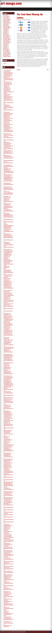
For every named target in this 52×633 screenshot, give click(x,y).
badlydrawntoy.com (7, 465)
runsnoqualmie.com (7, 500)
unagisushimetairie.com (8, 113)
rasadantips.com (7, 86)
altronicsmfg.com (7, 89)
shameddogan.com (7, 454)
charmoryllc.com (7, 297)
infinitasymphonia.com (8, 330)
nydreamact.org (7, 112)
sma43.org (6, 513)
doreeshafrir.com (7, 343)
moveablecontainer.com (8, 145)
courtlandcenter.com (8, 415)
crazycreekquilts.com (8, 320)
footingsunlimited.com (8, 498)
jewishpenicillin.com (8, 249)
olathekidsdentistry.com (8, 215)
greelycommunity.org (8, 333)
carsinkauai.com (7, 582)
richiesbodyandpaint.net (8, 73)
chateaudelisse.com (7, 133)
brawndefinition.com (8, 318)
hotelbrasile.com (7, 142)
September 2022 (6, 56)
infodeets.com (6, 77)
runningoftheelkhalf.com (8, 482)
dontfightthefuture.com (8, 178)
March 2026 (5, 15)
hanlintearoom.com (7, 592)
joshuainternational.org (8, 471)
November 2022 (6, 54)
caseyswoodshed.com (8, 430)
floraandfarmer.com (7, 168)
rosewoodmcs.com (7, 533)
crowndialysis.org (7, 243)
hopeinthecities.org (7, 283)
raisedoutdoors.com (7, 186)
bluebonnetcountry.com (8, 118)
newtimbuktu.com (7, 88)
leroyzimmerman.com (8, 598)
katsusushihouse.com (8, 332)
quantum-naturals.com (8, 571)
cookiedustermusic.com (8, 401)
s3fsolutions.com (7, 170)
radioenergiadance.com (8, 127)
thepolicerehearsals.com (8, 303)
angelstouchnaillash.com (8, 225)
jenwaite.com (6, 595)
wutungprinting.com (8, 382)
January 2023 (5, 51)
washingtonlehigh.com (8, 525)
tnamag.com (6, 443)
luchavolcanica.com (7, 406)
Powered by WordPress (16, 631)
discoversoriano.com (8, 292)
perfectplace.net (7, 262)
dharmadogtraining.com (8, 613)
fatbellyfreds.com (7, 553)
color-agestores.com (8, 276)
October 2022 (5, 55)
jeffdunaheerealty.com (8, 483)
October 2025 (5, 21)
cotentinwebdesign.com (8, 150)
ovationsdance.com (7, 255)
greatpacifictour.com (8, 412)
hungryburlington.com (8, 359)
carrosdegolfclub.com (8, 165)
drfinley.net (6, 600)
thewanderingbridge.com (8, 355)
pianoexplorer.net (7, 543)
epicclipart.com (7, 119)
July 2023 (5, 44)
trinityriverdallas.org (8, 261)
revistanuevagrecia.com (8, 339)
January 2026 (5, 18)
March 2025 (5, 25)
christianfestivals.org (8, 376)
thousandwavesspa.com (8, 414)
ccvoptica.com (6, 524)
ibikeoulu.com (6, 349)
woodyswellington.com (8, 551)
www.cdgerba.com (7, 557)
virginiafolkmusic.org (8, 254)
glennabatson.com (7, 314)
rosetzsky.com (6, 337)
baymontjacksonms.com (8, 385)
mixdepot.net (6, 532)
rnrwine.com (6, 602)
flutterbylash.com (7, 591)
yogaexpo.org (6, 267)
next (48, 69)
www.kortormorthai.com (8, 491)
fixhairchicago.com (7, 431)
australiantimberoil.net (8, 156)
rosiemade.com (7, 213)
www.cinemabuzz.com (8, 531)
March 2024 (5, 34)
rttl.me (5, 615)
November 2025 (6, 20)
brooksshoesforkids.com (8, 444)
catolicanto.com (7, 259)
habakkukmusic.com (8, 467)
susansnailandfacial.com (8, 472)
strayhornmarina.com (8, 315)
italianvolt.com (6, 200)
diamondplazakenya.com (8, 566)
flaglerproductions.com (8, 317)
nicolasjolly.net (7, 329)
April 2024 (5, 33)
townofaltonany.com (7, 386)
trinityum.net (6, 545)
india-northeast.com (7, 176)
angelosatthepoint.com (8, 424)
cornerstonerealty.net (8, 536)
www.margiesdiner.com (8, 502)
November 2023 (6, 39)
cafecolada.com (7, 291)
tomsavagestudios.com (8, 250)
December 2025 (6, 19)
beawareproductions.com (9, 347)
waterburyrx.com (7, 421)
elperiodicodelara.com (8, 72)
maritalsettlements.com (8, 383)
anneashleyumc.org (7, 494)
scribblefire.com (7, 266)
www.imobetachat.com (8, 462)
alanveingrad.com (7, 379)
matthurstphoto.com (8, 577)
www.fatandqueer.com (8, 492)
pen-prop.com (6, 473)
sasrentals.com (7, 230)
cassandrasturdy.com (8, 286)
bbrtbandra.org (6, 117)
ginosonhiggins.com (8, 380)
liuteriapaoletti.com (7, 391)
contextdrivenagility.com (8, 348)
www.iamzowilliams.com (8, 539)
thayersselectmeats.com (8, 445)
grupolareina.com (7, 147)
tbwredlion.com (7, 567)
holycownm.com (7, 407)
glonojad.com (6, 338)
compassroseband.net (8, 439)
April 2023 (5, 48)
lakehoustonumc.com (8, 466)
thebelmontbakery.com (8, 97)
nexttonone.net (6, 468)
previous (18, 69)
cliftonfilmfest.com (7, 183)
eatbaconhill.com (7, 90)
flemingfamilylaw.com (8, 601)
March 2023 (5, 49)
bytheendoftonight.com (8, 282)
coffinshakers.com (7, 350)
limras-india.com (7, 71)
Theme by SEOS (22, 631)
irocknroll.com (6, 191)
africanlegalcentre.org (8, 331)
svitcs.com (6, 437)
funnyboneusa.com (7, 400)
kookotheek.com (7, 129)
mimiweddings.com (7, 618)
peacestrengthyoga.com (8, 484)
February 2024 (6, 36)
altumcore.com (6, 441)
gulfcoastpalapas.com (8, 449)
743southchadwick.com (8, 174)
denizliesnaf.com (7, 432)
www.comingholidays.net (9, 295)
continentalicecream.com (8, 319)
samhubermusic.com (8, 625)
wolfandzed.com (7, 529)
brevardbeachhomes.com (9, 171)
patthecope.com (7, 436)
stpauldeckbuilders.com (8, 497)
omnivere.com (6, 85)
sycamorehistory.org (8, 535)
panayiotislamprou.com (8, 130)
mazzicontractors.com (8, 547)
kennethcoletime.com (8, 357)
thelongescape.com (7, 371)
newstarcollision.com (8, 229)
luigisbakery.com (7, 526)
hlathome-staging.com (8, 236)
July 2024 (5, 30)
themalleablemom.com (8, 356)
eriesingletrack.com (7, 209)
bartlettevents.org (7, 144)
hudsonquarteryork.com (8, 555)
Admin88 (28, 19)
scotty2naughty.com (7, 342)
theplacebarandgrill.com (8, 420)
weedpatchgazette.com (8, 207)
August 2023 (5, 43)
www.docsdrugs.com (8, 501)
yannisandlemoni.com (8, 206)
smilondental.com (7, 227)
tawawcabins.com (7, 196)
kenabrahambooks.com (8, 324)
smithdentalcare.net (7, 621)
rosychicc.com (6, 279)
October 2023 (5, 40)
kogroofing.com (7, 125)
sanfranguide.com (7, 296)
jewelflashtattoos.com (8, 114)
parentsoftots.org (7, 455)
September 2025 (6, 22)
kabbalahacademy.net (8, 226)
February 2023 (6, 50)
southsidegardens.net (8, 544)
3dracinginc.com (7, 298)
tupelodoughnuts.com (8, 214)
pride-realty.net (6, 588)
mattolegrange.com (7, 372)
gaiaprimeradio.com (7, 367)
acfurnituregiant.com (8, 83)
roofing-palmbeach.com (8, 177)
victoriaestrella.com (7, 413)
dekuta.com (6, 530)
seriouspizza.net (7, 438)
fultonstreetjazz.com (8, 143)
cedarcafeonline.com (8, 82)
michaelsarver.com (7, 233)
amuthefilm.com (7, 326)
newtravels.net (6, 95)
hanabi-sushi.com (7, 527)
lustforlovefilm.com (7, 327)
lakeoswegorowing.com (8, 603)
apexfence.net (6, 626)
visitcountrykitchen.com (8, 377)
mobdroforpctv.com (7, 285)
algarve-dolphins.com (8, 378)
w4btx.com (6, 224)
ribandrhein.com (7, 256)
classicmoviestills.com (8, 290)
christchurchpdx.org (8, 323)
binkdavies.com (7, 321)
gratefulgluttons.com (8, 284)
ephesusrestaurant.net (8, 550)
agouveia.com (6, 607)
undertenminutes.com (8, 84)
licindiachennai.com (8, 74)
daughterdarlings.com (8, 76)
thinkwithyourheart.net (8, 188)
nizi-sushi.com (6, 365)
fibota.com (6, 556)
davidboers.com (7, 461)
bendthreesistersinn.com (8, 397)
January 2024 (5, 37)
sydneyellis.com (7, 242)
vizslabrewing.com (7, 203)
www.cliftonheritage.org (8, 512)
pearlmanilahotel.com (8, 120)
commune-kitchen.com (8, 325)
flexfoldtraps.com (7, 488)
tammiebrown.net (7, 368)
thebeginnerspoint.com (8, 294)
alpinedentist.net (7, 126)
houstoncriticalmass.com (9, 300)
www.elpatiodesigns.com (8, 554)
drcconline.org (6, 419)
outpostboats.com (7, 280)
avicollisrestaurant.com (8, 418)
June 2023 (5, 45)
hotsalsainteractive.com (8, 78)
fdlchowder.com (7, 503)
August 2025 (5, 24)
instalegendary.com (7, 106)
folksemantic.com (7, 197)
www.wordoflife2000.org (8, 192)
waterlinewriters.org (7, 453)
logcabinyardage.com (8, 460)
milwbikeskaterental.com (8, 384)
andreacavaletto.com (8, 271)
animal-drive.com (7, 442)
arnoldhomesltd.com (8, 179)
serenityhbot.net (7, 470)
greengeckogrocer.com (8, 235)
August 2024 (5, 28)
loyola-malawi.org (7, 278)
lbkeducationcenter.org (8, 260)
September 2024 (6, 27)
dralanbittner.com (7, 204)
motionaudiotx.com (7, 614)
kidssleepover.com (7, 94)
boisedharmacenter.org (8, 274)
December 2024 (6, 26)
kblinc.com (6, 208)
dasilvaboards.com (7, 313)
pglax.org (5, 388)
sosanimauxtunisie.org (8, 124)
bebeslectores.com (7, 155)
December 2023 (6, 38)
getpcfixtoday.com (7, 115)
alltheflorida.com (7, 578)
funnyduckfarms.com (8, 594)
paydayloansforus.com (8, 96)
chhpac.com (6, 612)
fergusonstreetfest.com (8, 574)
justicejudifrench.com (8, 354)
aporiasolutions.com (8, 447)
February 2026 (6, 16)
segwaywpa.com (7, 448)
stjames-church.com (8, 341)
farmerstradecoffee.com (8, 459)
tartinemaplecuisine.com (8, 362)
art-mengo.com (11, 3)
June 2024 (5, 31)
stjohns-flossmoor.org (8, 398)
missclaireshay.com (7, 70)
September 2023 (6, 42)
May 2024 (5, 32)
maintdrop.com (7, 121)
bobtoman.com (7, 123)
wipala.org (6, 277)
